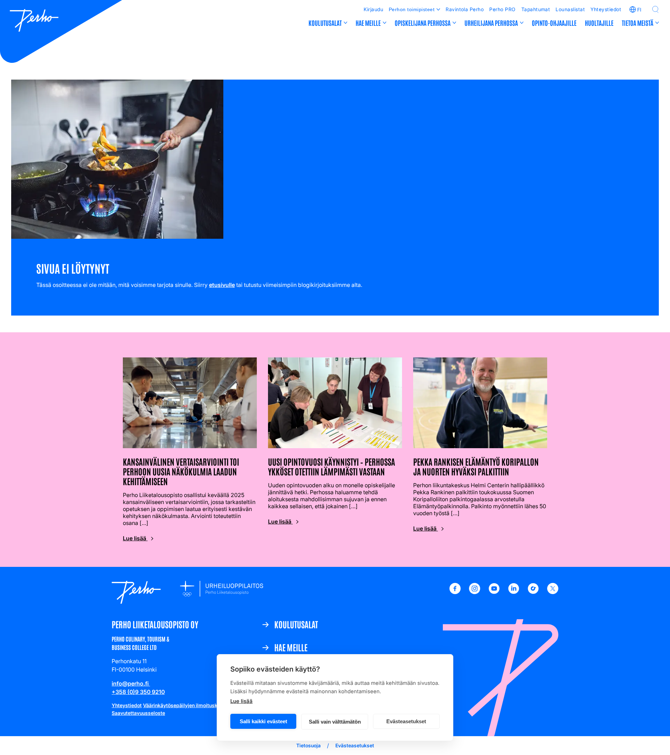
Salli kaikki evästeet (263, 721)
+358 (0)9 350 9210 (138, 691)
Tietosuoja (308, 745)
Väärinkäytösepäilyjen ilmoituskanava (187, 705)
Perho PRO (502, 9)
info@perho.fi (131, 683)
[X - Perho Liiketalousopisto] (552, 592)
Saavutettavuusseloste (138, 713)
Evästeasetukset (406, 721)
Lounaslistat (570, 9)
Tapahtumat (535, 9)
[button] (655, 9)
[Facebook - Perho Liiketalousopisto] (455, 592)
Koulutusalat (325, 22)
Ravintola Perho (465, 9)
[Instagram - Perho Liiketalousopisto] (474, 592)
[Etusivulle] (34, 21)
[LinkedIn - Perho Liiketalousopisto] (513, 592)
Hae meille (368, 22)
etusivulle (222, 284)
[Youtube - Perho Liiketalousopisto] (494, 592)
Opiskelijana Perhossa (423, 22)
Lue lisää (241, 701)
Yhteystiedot (605, 9)
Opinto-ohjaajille (554, 22)
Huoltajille (599, 22)
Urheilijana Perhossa (491, 22)
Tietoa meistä (637, 22)
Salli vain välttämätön (335, 722)
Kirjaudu (373, 9)
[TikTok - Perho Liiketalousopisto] (533, 592)
